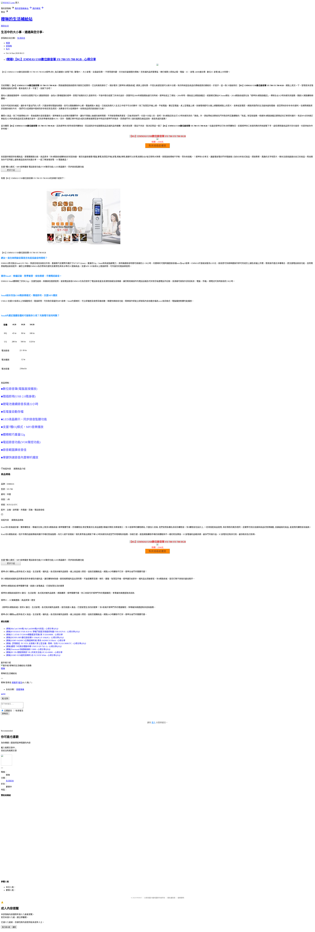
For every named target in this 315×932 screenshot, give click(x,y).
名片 (8, 49)
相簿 (8, 43)
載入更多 (5, 698)
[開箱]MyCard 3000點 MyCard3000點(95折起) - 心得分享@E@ (32, 629)
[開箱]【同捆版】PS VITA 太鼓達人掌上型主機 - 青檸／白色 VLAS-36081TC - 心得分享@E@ (46, 643)
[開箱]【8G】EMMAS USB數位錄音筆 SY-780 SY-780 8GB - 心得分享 (51, 59)
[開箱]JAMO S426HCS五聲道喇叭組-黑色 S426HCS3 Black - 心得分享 (35, 640)
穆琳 (3, 668)
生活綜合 (21, 38)
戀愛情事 (20, 689)
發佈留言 (5, 713)
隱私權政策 (171, 898)
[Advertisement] (157, 836)
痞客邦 (15, 682)
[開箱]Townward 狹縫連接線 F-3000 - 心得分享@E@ (28, 649)
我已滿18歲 (6, 927)
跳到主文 (5, 26)
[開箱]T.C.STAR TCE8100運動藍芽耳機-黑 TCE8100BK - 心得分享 (34, 635)
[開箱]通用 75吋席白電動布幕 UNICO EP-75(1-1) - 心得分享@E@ (34, 646)
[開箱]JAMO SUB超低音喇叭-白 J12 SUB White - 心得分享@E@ (33, 655)
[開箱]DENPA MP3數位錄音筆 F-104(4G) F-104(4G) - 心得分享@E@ (35, 637)
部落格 (9, 46)
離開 (14, 927)
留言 (20, 682)
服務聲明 (181, 898)
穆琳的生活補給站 (16, 19)
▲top (3, 694)
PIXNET (139, 898)
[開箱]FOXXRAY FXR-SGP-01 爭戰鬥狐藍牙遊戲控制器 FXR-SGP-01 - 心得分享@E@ (43, 632)
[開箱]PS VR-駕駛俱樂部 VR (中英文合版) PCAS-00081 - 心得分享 (34, 652)
